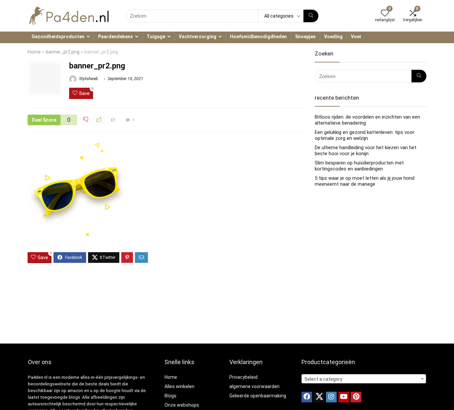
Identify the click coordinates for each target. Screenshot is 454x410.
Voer (356, 36)
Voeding (333, 36)
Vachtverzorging (197, 36)
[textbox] (364, 379)
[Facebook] (306, 397)
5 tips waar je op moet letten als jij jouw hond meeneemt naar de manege (364, 181)
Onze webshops (182, 405)
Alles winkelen (179, 386)
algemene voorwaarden (254, 386)
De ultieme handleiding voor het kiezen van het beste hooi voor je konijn (365, 150)
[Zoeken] (310, 16)
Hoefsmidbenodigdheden (258, 36)
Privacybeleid (243, 377)
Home (34, 52)
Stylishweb (88, 78)
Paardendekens (115, 36)
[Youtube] (343, 397)
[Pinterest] (356, 397)
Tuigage (156, 36)
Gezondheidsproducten (58, 36)
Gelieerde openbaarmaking (257, 395)
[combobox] (363, 378)
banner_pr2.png (62, 52)
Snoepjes (305, 36)
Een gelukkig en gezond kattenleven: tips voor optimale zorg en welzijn (364, 135)
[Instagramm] (331, 397)
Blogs (170, 395)
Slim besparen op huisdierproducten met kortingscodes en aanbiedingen (359, 166)
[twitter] (319, 397)
